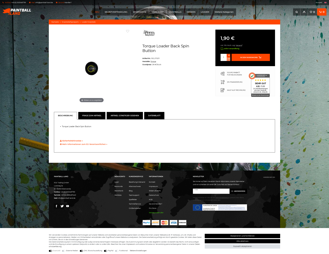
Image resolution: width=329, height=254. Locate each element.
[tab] (66, 115)
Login (117, 182)
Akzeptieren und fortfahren (242, 236)
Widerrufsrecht (155, 191)
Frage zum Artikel (91, 115)
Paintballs (175, 12)
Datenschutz (154, 195)
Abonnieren (239, 191)
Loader (205, 12)
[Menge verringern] (228, 59)
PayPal (110, 251)
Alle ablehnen (242, 241)
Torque (153, 61)
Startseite (55, 22)
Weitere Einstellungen (138, 251)
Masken (191, 12)
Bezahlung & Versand (137, 182)
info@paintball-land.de (44, 2)
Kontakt (319, 2)
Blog (130, 191)
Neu (97, 12)
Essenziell (56, 251)
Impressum (153, 186)
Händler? (68, 2)
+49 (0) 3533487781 (67, 192)
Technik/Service (135, 204)
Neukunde (119, 186)
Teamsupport (134, 195)
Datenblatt (154, 115)
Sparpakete (139, 12)
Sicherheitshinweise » (72, 141)
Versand (239, 45)
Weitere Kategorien (224, 12)
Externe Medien (72, 251)
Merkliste (118, 195)
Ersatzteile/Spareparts (70, 22)
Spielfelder (133, 199)
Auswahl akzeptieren (242, 246)
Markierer (158, 12)
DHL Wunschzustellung (93, 251)
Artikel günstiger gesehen (125, 115)
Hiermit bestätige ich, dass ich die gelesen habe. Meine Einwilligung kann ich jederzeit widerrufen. (218, 199)
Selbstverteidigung (116, 12)
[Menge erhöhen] (228, 55)
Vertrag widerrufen (156, 213)
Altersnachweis (135, 186)
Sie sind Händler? (155, 204)
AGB (150, 199)
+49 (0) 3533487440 (68, 195)
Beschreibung (65, 115)
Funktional (123, 251)
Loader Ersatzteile (88, 22)
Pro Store (152, 208)
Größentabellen (135, 208)
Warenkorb (119, 191)
